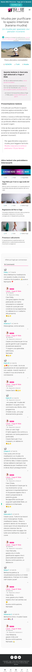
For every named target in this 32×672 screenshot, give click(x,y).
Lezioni (5, 671)
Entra (27, 671)
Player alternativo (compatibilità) (16, 60)
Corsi (11, 671)
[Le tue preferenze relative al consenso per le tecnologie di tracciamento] (1, 504)
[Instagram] (15, 657)
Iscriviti (21, 671)
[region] (16, 49)
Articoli (16, 671)
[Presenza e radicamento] (16, 231)
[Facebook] (12, 657)
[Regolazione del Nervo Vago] (16, 203)
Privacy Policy (16, 662)
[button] (16, 49)
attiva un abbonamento (8, 39)
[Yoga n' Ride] (16, 10)
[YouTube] (19, 657)
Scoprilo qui (16, 5)
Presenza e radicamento (11, 238)
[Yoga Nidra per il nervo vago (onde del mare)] (16, 175)
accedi (27, 37)
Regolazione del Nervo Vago (12, 210)
